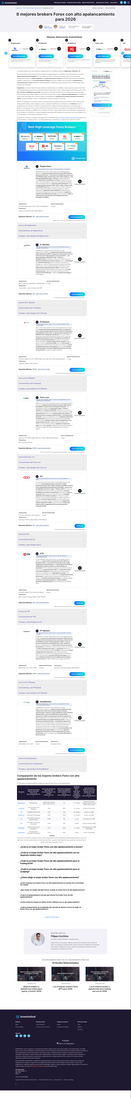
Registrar (80, 1026)
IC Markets (43, 43)
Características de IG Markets (30, 383)
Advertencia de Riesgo (68, 1079)
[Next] (122, 53)
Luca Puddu (62, 27)
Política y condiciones (97, 8)
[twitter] (16, 1035)
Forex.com (99, 43)
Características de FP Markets (30, 688)
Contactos (80, 1029)
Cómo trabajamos (40, 1024)
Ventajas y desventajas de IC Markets (33, 313)
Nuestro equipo (19, 1026)
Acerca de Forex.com (27, 457)
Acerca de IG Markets (27, 378)
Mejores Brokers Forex (88, 2)
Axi (124, 43)
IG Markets (72, 43)
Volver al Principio (52, 917)
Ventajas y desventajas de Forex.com (33, 468)
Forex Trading (26, 8)
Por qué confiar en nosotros (43, 1026)
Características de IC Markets (30, 308)
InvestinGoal (18, 8)
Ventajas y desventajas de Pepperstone (33, 236)
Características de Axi (27, 539)
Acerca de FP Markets (27, 682)
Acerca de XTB (24, 611)
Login (79, 1024)
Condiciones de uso (58, 1079)
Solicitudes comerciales (62, 1026)
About (16, 1024)
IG (21, 812)
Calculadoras (113, 2)
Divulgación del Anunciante (38, 1066)
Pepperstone (15, 43)
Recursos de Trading (60, 2)
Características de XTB (27, 617)
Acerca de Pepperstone (27, 225)
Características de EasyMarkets (31, 764)
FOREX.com (21, 815)
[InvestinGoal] (13, 2)
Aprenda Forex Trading (102, 2)
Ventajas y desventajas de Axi (30, 545)
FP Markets (21, 828)
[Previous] (6, 53)
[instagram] (28, 1035)
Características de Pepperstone (30, 231)
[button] (121, 2)
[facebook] (20, 1035)
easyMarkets (21, 832)
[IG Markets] (72, 49)
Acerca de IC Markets (27, 303)
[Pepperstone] (15, 49)
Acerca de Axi (24, 534)
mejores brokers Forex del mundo (70, 117)
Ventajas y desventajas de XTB (30, 622)
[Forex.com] (99, 49)
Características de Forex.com (30, 462)
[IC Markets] (43, 49)
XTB (21, 823)
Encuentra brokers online (74, 2)
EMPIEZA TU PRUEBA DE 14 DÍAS (102, 105)
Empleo (58, 1024)
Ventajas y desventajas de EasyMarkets (34, 769)
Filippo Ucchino (48, 27)
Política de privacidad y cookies (45, 1079)
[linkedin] (24, 1035)
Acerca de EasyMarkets (27, 758)
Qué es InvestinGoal (110, 8)
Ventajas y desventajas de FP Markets (33, 693)
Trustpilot (65, 1041)
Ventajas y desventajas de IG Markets (33, 389)
